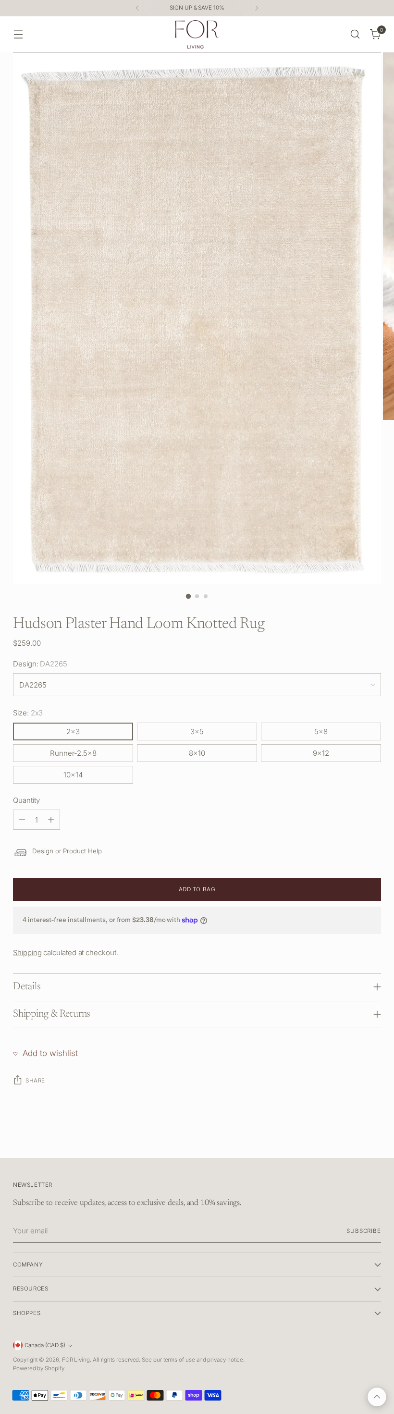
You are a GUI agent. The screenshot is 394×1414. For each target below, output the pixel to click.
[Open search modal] (355, 34)
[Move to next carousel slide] (373, 1139)
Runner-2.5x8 (73, 753)
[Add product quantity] (51, 819)
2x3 (73, 731)
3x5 (197, 731)
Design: (40, 663)
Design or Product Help (67, 851)
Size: (28, 712)
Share (35, 1080)
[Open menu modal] (18, 34)
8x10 (197, 753)
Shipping (27, 952)
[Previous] (137, 8)
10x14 (73, 774)
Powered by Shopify (38, 1368)
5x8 (321, 731)
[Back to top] (377, 1397)
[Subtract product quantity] (22, 819)
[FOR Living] (197, 34)
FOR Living (76, 1359)
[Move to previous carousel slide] (351, 1140)
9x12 (321, 753)
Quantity (26, 800)
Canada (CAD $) (45, 1345)
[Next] (256, 8)
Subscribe (363, 1231)
